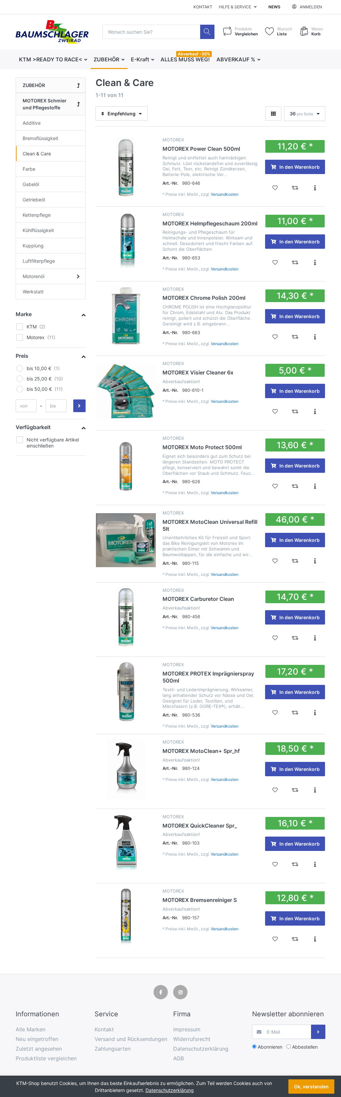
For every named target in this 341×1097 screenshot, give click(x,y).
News (274, 6)
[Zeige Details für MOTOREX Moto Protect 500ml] (126, 465)
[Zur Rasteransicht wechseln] (273, 113)
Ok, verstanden (311, 1086)
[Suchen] (207, 32)
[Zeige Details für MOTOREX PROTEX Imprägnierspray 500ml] (126, 692)
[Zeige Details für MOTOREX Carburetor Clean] (126, 618)
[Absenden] (318, 1032)
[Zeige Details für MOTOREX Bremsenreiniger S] (126, 918)
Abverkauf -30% (194, 53)
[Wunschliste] (275, 188)
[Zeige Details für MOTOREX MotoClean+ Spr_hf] (126, 769)
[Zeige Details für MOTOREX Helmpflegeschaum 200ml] (126, 242)
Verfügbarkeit (33, 427)
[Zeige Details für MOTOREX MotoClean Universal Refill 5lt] (126, 540)
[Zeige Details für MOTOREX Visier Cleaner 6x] (126, 391)
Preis (22, 355)
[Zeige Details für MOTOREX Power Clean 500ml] (126, 167)
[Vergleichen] (295, 188)
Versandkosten (224, 194)
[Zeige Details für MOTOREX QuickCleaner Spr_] (126, 844)
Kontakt (202, 6)
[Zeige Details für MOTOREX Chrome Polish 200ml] (126, 316)
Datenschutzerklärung (170, 1090)
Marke (24, 314)
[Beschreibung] (315, 188)
